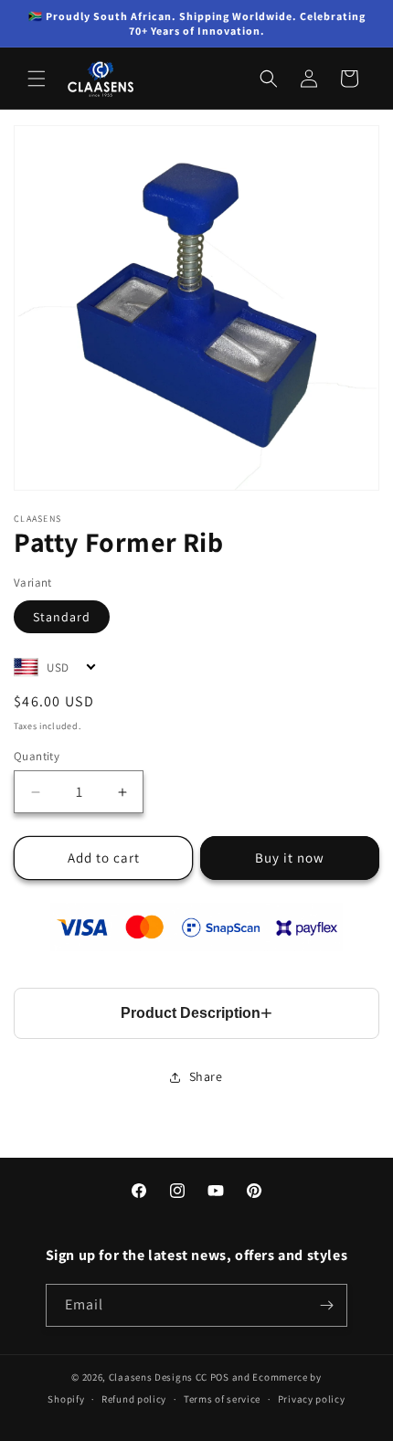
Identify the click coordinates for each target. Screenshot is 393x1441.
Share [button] (206, 1076)
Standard (61, 617)
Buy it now (289, 857)
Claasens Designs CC (158, 1377)
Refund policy (133, 1399)
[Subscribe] (326, 1305)
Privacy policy (311, 1399)
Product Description (190, 1013)
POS (219, 1377)
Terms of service (222, 1399)
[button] (36, 78)
